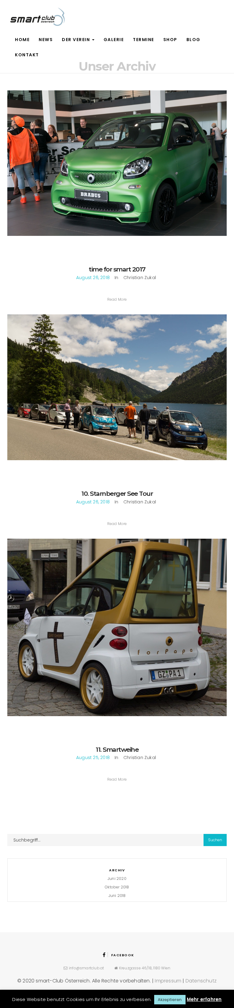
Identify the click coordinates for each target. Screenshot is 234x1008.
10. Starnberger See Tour (117, 493)
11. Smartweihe (117, 749)
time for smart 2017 (117, 269)
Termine (143, 40)
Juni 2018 (117, 895)
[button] (117, 299)
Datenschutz (201, 980)
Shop (170, 40)
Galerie (114, 40)
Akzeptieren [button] (170, 1000)
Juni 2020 (117, 878)
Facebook (122, 955)
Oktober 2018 (117, 887)
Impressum (168, 980)
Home (22, 40)
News (46, 40)
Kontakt (27, 55)
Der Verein (76, 40)
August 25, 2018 (93, 757)
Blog (193, 40)
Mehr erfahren (204, 999)
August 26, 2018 (93, 278)
